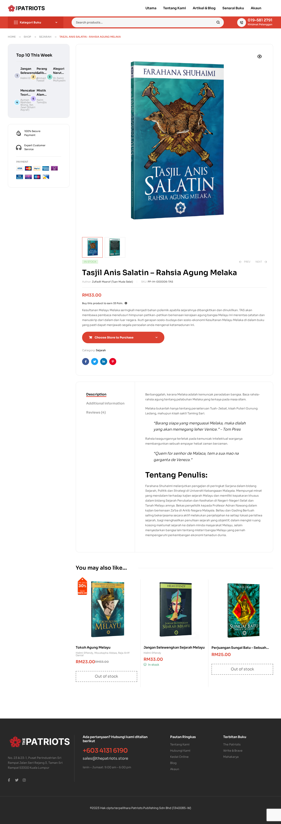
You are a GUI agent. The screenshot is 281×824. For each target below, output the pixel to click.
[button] (260, 56)
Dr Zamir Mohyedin (59, 79)
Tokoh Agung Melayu (93, 647)
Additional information (105, 403)
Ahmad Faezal (41, 79)
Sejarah (45, 36)
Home (12, 36)
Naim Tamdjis (41, 101)
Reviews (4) (96, 412)
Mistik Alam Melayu (42, 95)
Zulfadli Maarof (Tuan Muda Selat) (112, 281)
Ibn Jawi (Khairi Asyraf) (27, 107)
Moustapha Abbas (105, 652)
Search (218, 22)
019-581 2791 (260, 20)
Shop (27, 36)
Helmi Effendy (84, 652)
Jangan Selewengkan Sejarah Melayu (174, 647)
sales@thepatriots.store (105, 758)
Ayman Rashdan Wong (25, 102)
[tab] (105, 394)
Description (96, 394)
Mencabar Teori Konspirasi (28, 95)
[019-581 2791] (241, 22)
